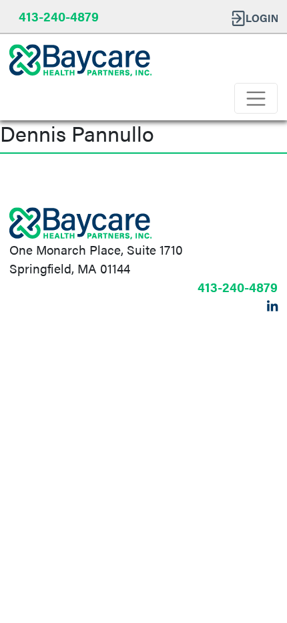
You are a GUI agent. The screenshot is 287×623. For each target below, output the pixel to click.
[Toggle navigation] (256, 98)
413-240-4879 (59, 16)
